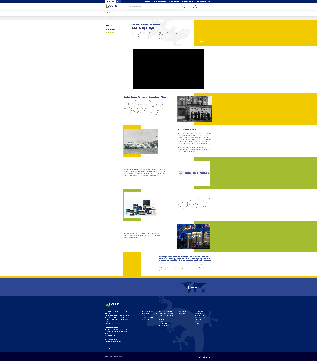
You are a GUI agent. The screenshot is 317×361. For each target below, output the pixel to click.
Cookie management (134, 348)
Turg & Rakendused (147, 311)
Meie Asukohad (194, 287)
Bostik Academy (164, 325)
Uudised (197, 323)
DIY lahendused (146, 319)
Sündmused (163, 323)
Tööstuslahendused (147, 317)
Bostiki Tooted (187, 7)
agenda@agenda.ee (111, 335)
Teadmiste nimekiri (187, 1)
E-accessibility (162, 348)
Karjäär (197, 321)
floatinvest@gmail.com (112, 323)
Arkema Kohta (199, 315)
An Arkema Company (160, 1)
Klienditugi (195, 7)
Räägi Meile (173, 348)
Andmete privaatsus (119, 348)
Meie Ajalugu (110, 32)
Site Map (107, 348)
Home (107, 17)
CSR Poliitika (181, 313)
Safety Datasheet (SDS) (166, 313)
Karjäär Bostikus (174, 1)
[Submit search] (179, 6)
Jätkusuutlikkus (182, 311)
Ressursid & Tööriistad (166, 311)
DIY (118, 1)
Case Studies (163, 319)
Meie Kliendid (110, 29)
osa (201, 41)
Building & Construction (113, 13)
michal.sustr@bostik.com (113, 341)
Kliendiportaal (183, 348)
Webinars (162, 321)
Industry (123, 13)
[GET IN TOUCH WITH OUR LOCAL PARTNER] (114, 308)
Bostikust (147, 1)
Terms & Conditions (149, 348)
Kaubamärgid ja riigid (203, 1)
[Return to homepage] (112, 6)
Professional (110, 1)
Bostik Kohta (199, 311)
